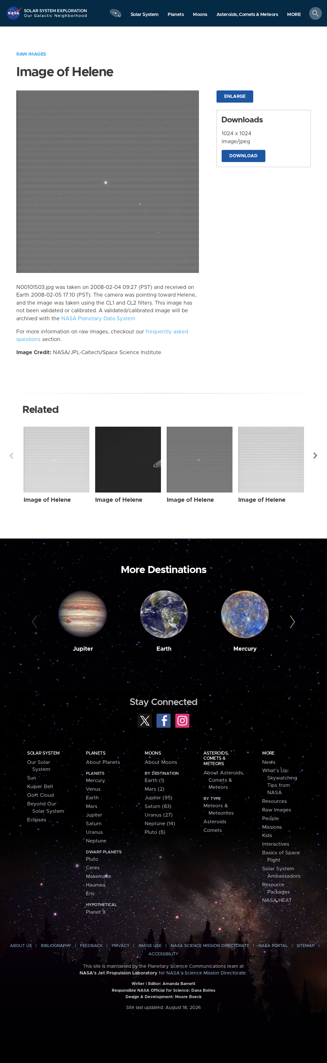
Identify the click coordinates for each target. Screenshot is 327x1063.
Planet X (96, 912)
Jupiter (83, 649)
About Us (21, 946)
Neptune (96, 841)
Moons (153, 753)
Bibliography (56, 946)
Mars (91, 806)
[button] (294, 14)
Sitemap (306, 946)
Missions (272, 827)
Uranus (94, 832)
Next (316, 456)
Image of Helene (47, 500)
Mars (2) (154, 789)
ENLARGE (235, 96)
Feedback (91, 946)
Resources (274, 801)
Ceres (93, 867)
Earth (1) (154, 780)
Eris (90, 893)
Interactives (275, 844)
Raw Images (31, 54)
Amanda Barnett (179, 984)
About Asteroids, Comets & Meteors (223, 780)
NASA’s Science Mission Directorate (206, 973)
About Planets (103, 762)
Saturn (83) (158, 806)
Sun (31, 778)
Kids (267, 835)
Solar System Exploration (55, 8)
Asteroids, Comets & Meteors (216, 758)
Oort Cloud (40, 795)
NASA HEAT (277, 900)
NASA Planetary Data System (98, 318)
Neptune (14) (160, 823)
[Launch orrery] (115, 15)
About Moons (161, 762)
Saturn (94, 823)
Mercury (245, 649)
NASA (15, 13)
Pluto (92, 859)
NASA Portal (273, 946)
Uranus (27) (159, 815)
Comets (212, 830)
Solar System (43, 753)
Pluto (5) (155, 832)
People (270, 818)
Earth (163, 649)
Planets (95, 753)
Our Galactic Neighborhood (55, 17)
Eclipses (36, 820)
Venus (93, 789)
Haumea (95, 885)
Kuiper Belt (40, 786)
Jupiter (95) (158, 797)
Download (243, 156)
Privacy (121, 946)
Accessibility (163, 954)
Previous (11, 456)
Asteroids (214, 821)
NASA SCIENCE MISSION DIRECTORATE (210, 946)
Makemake (98, 876)
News (269, 762)
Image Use (150, 946)
